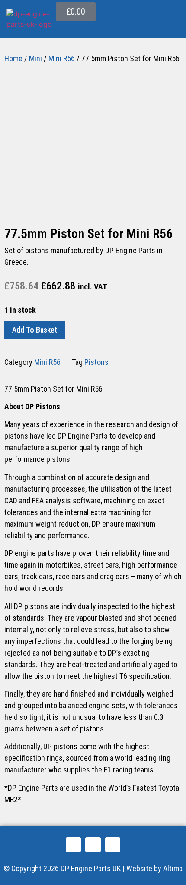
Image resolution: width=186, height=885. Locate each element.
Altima (173, 868)
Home (13, 58)
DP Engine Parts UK (91, 868)
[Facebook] (73, 844)
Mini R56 (61, 58)
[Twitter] (92, 844)
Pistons (96, 362)
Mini (35, 58)
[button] (173, 27)
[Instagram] (112, 844)
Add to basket (34, 329)
